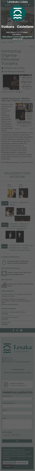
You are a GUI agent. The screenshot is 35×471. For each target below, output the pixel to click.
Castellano (25, 27)
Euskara (7, 27)
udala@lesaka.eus (17, 41)
